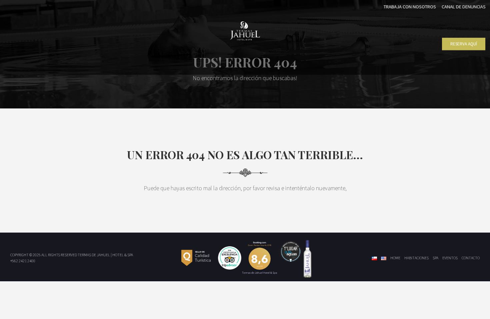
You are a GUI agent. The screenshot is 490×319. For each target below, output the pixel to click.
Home (395, 257)
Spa (435, 257)
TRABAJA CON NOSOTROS (410, 7)
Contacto (471, 257)
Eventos (450, 257)
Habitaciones (416, 257)
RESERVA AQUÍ (463, 44)
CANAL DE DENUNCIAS (464, 7)
